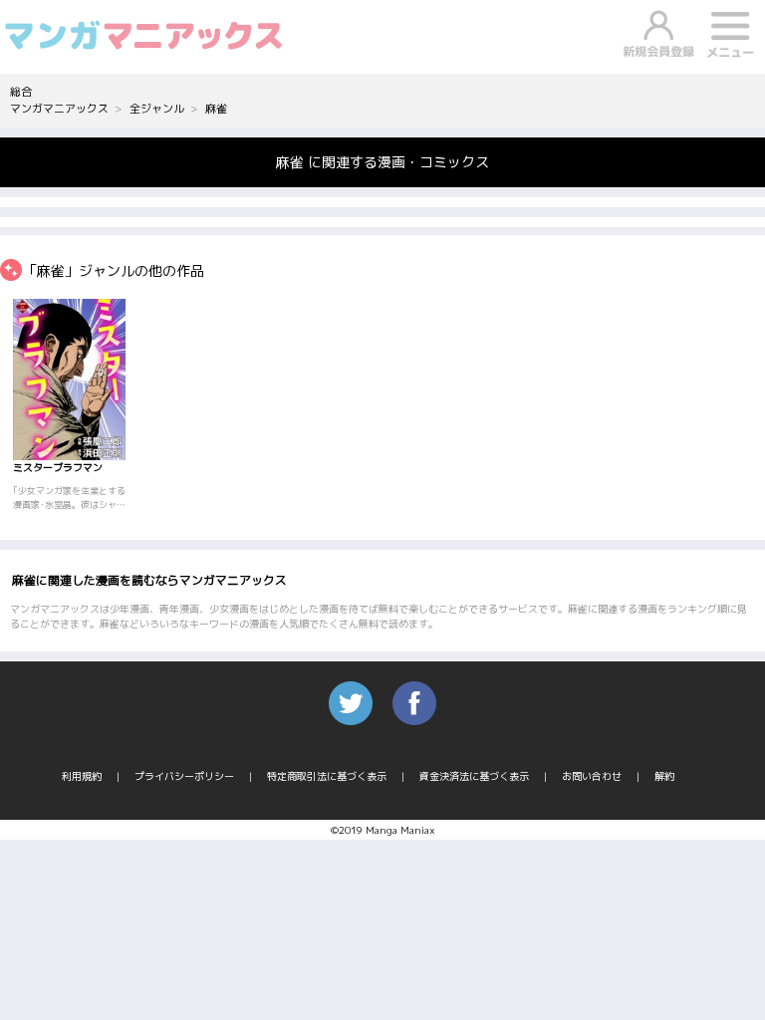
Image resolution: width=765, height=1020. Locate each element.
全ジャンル (156, 109)
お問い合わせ (592, 776)
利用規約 (82, 776)
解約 (664, 776)
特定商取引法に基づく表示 (326, 776)
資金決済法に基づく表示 (474, 776)
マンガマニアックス (59, 109)
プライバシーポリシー (184, 776)
